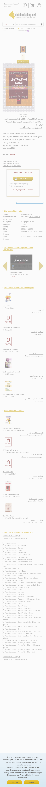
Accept (15, 782)
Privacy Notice (25, 775)
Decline (31, 782)
